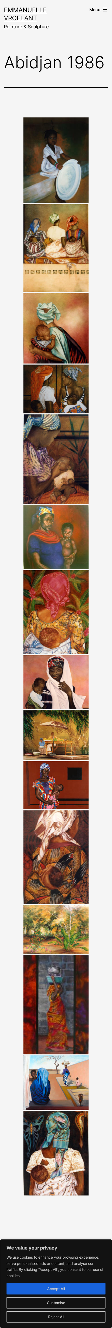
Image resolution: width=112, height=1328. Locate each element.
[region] (56, 1283)
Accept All (56, 1288)
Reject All (56, 1316)
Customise (56, 1302)
